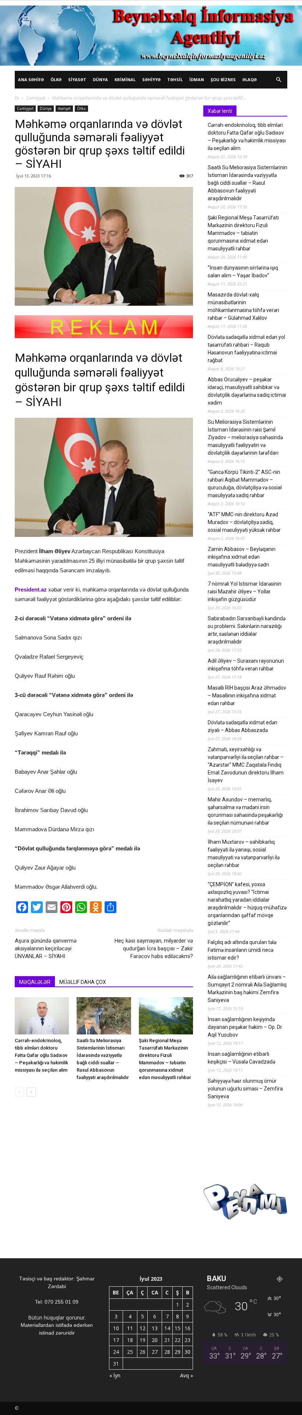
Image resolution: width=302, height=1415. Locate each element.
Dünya (100, 79)
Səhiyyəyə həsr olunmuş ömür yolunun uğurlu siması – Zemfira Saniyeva (245, 1088)
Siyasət (77, 79)
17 (116, 1339)
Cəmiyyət (35, 98)
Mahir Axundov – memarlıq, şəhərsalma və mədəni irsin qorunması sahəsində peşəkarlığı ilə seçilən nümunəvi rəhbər (245, 811)
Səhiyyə (151, 79)
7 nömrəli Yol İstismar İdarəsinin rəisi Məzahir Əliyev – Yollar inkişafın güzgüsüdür (244, 591)
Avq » (186, 1375)
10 (116, 1328)
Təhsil (175, 79)
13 (155, 1328)
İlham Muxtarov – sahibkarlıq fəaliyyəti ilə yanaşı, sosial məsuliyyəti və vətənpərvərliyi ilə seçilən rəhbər (244, 853)
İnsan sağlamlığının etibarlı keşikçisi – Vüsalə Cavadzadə (241, 1058)
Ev (17, 98)
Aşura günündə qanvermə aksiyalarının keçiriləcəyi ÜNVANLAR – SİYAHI (46, 948)
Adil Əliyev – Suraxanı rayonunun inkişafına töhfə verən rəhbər (246, 665)
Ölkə (56, 79)
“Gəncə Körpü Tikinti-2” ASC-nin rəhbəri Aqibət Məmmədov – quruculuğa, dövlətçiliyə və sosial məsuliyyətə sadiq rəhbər (245, 483)
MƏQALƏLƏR (34, 982)
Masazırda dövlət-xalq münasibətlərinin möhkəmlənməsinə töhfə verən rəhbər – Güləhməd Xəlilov (243, 306)
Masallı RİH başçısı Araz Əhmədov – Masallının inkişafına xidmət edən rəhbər (247, 695)
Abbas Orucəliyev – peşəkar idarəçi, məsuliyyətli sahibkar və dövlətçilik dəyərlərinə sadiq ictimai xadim (247, 391)
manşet (64, 108)
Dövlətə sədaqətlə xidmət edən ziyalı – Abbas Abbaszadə (242, 726)
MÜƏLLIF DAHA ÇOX (82, 982)
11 (130, 1328)
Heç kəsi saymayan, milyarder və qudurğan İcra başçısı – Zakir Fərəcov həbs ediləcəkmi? (154, 948)
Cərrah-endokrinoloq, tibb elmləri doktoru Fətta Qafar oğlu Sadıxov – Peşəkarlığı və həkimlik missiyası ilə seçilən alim (41, 1055)
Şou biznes (223, 79)
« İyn (114, 1375)
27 (155, 1351)
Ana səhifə (31, 79)
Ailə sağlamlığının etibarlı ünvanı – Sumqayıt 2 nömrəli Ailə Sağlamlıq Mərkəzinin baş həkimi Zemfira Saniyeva (247, 988)
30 (187, 1351)
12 (142, 1328)
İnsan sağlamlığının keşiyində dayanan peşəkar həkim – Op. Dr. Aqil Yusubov (245, 1027)
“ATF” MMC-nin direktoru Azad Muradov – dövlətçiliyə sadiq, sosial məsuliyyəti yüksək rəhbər (244, 522)
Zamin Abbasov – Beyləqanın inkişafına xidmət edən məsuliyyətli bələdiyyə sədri (241, 557)
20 (155, 1339)
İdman (196, 79)
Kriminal (125, 79)
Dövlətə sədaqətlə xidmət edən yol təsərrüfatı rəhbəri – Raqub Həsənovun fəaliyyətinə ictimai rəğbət (246, 348)
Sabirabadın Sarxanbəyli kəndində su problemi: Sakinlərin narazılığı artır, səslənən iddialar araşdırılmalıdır (246, 630)
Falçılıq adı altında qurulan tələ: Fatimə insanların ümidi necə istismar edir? (242, 950)
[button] (278, 79)
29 (177, 1351)
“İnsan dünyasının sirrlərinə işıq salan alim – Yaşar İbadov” (243, 271)
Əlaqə (249, 79)
